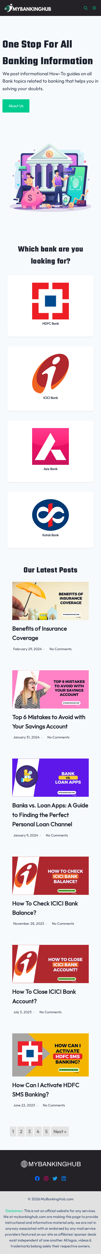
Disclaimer (13, 1210)
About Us (16, 105)
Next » (59, 1131)
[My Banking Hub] (27, 8)
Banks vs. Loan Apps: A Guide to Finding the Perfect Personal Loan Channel (50, 814)
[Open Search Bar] (85, 8)
